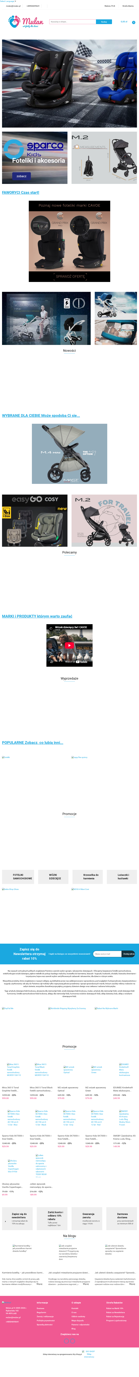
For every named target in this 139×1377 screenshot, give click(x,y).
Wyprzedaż (9, 36)
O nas (74, 1312)
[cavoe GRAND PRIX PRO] (69, 241)
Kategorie (37, 36)
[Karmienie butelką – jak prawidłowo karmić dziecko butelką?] (23, 1257)
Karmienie (91, 36)
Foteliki (51, 36)
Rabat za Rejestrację (115, 1316)
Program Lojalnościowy (116, 1320)
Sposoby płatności (45, 1325)
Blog (73, 1329)
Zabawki (76, 36)
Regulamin (41, 1312)
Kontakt (75, 1308)
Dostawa (40, 1308)
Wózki (63, 36)
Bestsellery (119, 36)
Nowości (106, 36)
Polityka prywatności (46, 1320)
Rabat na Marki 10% (114, 1308)
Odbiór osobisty (78, 1316)
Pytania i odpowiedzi (80, 1325)
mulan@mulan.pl (13, 1317)
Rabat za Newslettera (115, 1312)
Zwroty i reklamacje (45, 1316)
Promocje (23, 36)
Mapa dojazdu (78, 1320)
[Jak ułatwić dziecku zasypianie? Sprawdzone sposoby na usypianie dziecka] (116, 1257)
